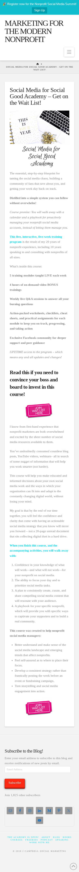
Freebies (31, 840)
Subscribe (15, 782)
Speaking (62, 840)
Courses (17, 840)
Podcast (47, 840)
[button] (69, 52)
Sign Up (39, 10)
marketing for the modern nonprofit (34, 31)
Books (67, 837)
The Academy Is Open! (23, 837)
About (46, 837)
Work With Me (39, 842)
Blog (56, 837)
